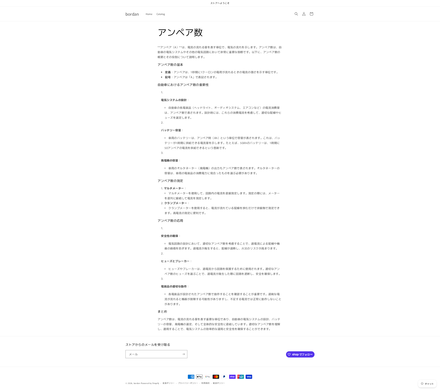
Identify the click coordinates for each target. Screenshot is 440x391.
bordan (137, 383)
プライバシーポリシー (188, 383)
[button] (296, 14)
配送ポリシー (219, 383)
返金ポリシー (169, 383)
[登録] (183, 354)
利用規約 (205, 383)
